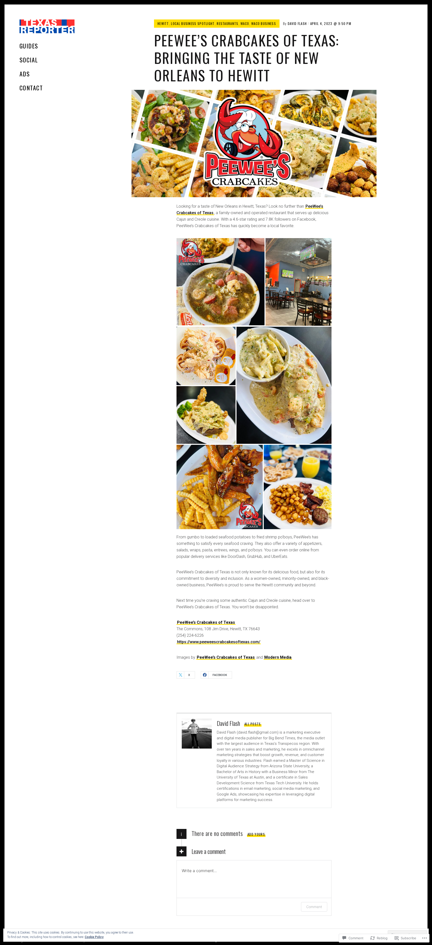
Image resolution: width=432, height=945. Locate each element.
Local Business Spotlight (192, 23)
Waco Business (263, 23)
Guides (29, 45)
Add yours (256, 834)
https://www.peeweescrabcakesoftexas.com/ (218, 641)
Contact (31, 87)
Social (29, 59)
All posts (252, 723)
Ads (25, 73)
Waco (244, 23)
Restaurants (227, 23)
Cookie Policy (94, 937)
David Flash (297, 23)
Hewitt (163, 23)
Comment (314, 907)
